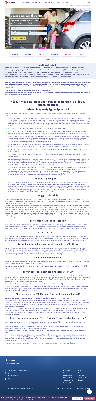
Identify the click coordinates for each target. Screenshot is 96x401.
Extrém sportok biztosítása (80, 70)
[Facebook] (6, 379)
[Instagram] (9, 379)
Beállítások (77, 398)
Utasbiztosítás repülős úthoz (62, 70)
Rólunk (59, 388)
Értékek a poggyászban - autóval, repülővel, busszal (71, 67)
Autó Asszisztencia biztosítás (31, 67)
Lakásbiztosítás (35, 2)
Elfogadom (89, 398)
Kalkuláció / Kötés (18, 38)
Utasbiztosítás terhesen (82, 74)
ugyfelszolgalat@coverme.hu (16, 373)
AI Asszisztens (67, 382)
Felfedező (81, 375)
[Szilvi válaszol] (45, 38)
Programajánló (82, 377)
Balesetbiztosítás (47, 2)
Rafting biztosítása (33, 72)
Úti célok (80, 380)
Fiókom (89, 2)
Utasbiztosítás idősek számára (39, 76)
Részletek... (64, 399)
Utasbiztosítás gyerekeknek (70, 72)
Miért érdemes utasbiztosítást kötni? (15, 74)
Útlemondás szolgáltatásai (12, 67)
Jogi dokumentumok (68, 388)
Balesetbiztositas (68, 377)
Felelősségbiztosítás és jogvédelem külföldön (61, 74)
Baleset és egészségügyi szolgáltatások (16, 70)
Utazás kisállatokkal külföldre (37, 74)
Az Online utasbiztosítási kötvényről (61, 76)
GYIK (79, 373)
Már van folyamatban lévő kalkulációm (22, 42)
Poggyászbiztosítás (47, 67)
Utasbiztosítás (25, 2)
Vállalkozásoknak (59, 2)
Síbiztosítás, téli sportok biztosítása (15, 72)
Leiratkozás (88, 388)
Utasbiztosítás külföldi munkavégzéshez (16, 76)
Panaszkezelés (79, 388)
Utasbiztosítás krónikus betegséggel (40, 70)
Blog (67, 2)
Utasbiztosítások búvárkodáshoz (50, 72)
